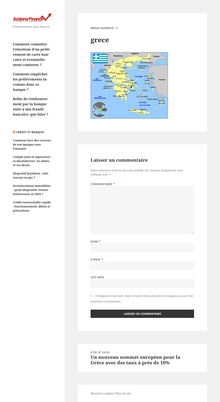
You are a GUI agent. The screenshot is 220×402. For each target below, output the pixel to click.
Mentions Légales (102, 393)
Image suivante (102, 28)
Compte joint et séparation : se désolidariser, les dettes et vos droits (32, 161)
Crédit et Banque (30, 132)
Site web (97, 277)
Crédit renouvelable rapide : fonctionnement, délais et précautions (32, 206)
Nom (95, 241)
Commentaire (103, 184)
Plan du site (123, 393)
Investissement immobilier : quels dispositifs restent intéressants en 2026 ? (32, 190)
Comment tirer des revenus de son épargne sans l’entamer (32, 144)
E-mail (97, 259)
